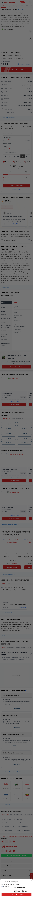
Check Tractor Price (16, 894)
